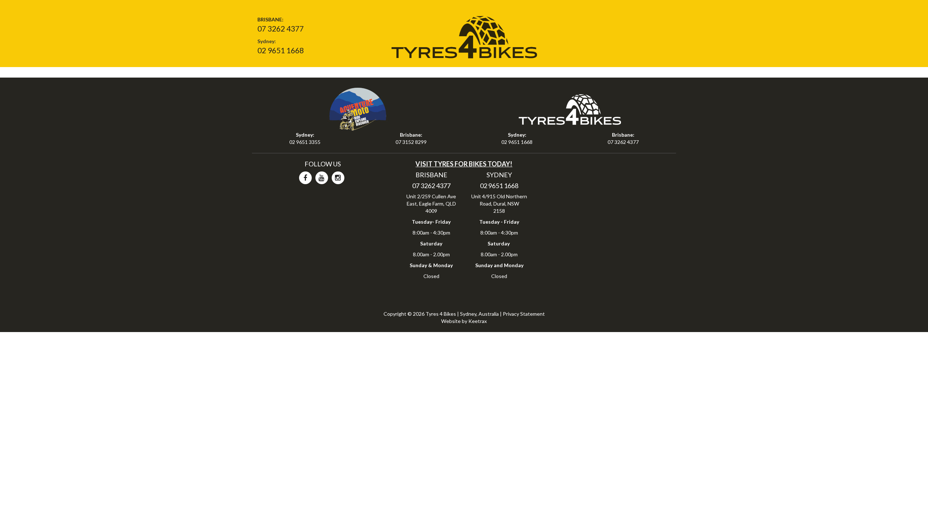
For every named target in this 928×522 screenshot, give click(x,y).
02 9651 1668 (280, 50)
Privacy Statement (524, 314)
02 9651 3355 (304, 142)
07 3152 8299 (411, 142)
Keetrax (477, 321)
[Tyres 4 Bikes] (464, 35)
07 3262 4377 (280, 28)
